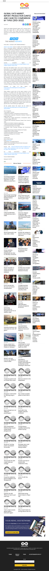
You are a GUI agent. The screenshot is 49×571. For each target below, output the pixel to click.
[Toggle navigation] (4, 1)
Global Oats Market (8, 46)
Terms (10, 554)
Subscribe (24, 565)
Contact (39, 554)
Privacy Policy (17, 555)
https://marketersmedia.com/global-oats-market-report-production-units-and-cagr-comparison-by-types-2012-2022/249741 (17, 148)
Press (24, 554)
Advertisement (33, 554)
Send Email (9, 140)
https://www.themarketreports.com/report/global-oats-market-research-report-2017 (16, 64)
